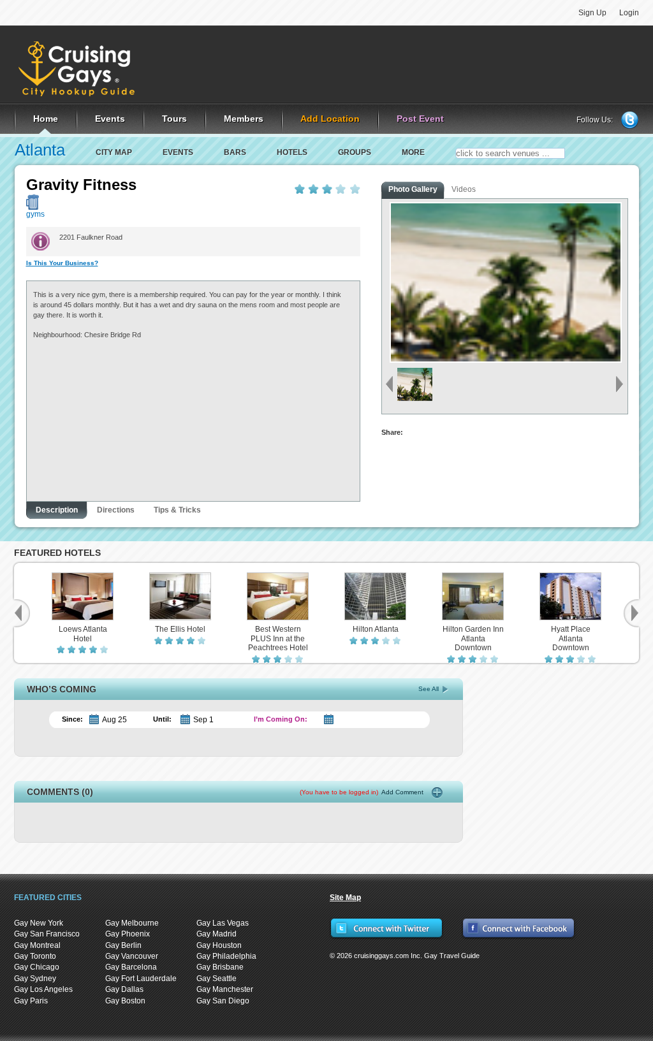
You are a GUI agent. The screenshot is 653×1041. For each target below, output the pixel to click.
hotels (292, 152)
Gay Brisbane (220, 967)
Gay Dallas (124, 989)
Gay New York (38, 923)
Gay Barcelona (131, 967)
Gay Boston (125, 1000)
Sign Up (592, 12)
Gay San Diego (222, 1000)
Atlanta (40, 149)
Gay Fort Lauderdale (141, 978)
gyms (35, 214)
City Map (114, 152)
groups (354, 152)
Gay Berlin (123, 945)
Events (178, 152)
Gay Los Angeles (43, 989)
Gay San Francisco (47, 933)
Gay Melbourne (132, 923)
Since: (72, 719)
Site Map (345, 897)
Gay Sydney (35, 978)
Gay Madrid (216, 933)
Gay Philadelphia (226, 956)
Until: (162, 719)
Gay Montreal (37, 945)
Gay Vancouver (131, 956)
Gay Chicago (36, 967)
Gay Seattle (216, 978)
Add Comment (361, 792)
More (413, 152)
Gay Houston (219, 945)
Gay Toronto (35, 956)
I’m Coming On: (280, 719)
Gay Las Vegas (222, 923)
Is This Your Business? (62, 262)
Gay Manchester (224, 989)
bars (235, 152)
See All (428, 688)
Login (629, 12)
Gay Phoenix (127, 933)
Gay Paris (31, 1000)
